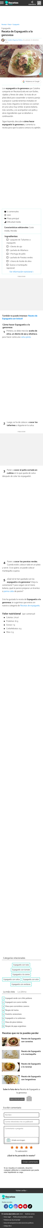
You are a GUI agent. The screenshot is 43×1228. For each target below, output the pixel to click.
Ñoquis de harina (12, 1010)
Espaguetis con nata (21, 964)
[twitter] (11, 1206)
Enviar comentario (30, 1162)
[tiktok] (30, 1206)
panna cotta (9, 591)
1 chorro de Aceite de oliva (20, 261)
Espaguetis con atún (31, 979)
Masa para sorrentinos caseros (17, 1006)
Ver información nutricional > (21, 272)
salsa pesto (26, 337)
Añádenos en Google (32, 81)
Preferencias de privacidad (12, 1220)
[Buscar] (39, 3)
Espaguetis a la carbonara (15, 1018)
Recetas (4, 24)
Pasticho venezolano (13, 1014)
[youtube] (20, 1206)
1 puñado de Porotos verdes (21, 257)
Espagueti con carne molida (16, 1002)
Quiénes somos (30, 1214)
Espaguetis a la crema (21, 974)
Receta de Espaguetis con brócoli (19, 317)
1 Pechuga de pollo (17, 254)
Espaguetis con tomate (21, 969)
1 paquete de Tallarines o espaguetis (19, 241)
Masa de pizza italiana (13, 1022)
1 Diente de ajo (15, 246)
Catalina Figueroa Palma (15, 40)
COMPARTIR (32, 4)
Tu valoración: (21, 1151)
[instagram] (15, 1206)
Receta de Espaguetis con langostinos (31, 1078)
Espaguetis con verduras (21, 984)
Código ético (8, 1226)
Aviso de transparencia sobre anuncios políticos (18, 1223)
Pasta (9, 24)
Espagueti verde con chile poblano (18, 998)
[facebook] (6, 1206)
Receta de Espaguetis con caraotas (31, 1040)
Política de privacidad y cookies (23, 1217)
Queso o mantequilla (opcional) (17, 266)
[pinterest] (25, 1206)
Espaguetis (16, 24)
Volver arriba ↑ (21, 1190)
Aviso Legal (7, 1217)
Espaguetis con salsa (11, 979)
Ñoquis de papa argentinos (15, 1026)
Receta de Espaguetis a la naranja (31, 1065)
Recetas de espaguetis (30, 605)
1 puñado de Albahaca (18, 250)
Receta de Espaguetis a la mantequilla (31, 1053)
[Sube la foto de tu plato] (29, 1099)
